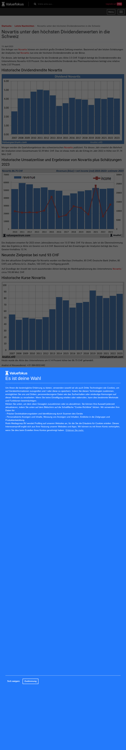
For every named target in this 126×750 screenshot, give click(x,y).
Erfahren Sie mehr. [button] (75, 430)
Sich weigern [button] (13, 681)
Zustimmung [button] (30, 681)
